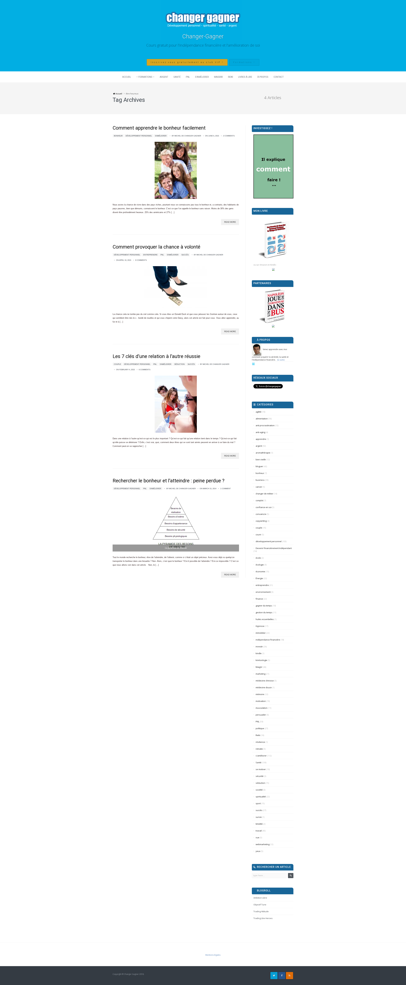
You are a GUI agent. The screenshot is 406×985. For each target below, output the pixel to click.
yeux (258, 851)
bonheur (118, 136)
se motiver (261, 769)
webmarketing (262, 844)
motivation (261, 701)
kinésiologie (261, 660)
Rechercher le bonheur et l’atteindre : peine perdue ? (168, 481)
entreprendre (150, 255)
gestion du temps (264, 612)
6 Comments (144, 370)
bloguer (259, 466)
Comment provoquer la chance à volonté (156, 247)
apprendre (261, 439)
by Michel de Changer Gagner (186, 136)
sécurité (259, 776)
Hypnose (260, 626)
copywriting (261, 520)
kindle (259, 653)
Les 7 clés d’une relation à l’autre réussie (156, 356)
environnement (263, 592)
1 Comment (225, 488)
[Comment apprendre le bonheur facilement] (176, 170)
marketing (260, 673)
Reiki (230, 77)
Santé (177, 77)
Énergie (259, 578)
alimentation (262, 418)
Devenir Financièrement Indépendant (274, 548)
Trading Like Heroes (263, 918)
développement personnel (139, 136)
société (259, 789)
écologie (260, 564)
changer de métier (264, 493)
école (258, 557)
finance (259, 598)
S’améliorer (202, 77)
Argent (164, 77)
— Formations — (145, 77)
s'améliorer (161, 136)
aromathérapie (263, 452)
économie (260, 571)
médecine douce (264, 687)
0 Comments (141, 260)
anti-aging (260, 432)
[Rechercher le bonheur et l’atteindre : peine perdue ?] (176, 523)
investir (259, 646)
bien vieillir (261, 459)
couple (117, 364)
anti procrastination (265, 425)
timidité (259, 823)
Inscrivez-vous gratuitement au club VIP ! (187, 62)
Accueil (126, 77)
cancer (259, 486)
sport (258, 803)
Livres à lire (245, 77)
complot (259, 500)
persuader (261, 714)
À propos (262, 77)
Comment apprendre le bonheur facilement (159, 128)
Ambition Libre (260, 897)
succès (185, 255)
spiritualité (261, 796)
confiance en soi (264, 507)
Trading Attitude (261, 911)
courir (258, 534)
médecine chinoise (265, 680)
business (260, 480)
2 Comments (229, 136)
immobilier (261, 632)
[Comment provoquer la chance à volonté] (176, 287)
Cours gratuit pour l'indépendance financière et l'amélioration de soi (203, 45)
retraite (259, 748)
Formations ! (244, 62)
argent (259, 445)
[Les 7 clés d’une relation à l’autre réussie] (176, 404)
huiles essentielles (265, 619)
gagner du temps (264, 605)
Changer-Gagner (203, 36)
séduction (179, 364)
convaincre (261, 514)
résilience (260, 742)
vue (257, 837)
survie (259, 817)
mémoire (260, 694)
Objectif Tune (259, 904)
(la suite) (281, 359)
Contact (279, 77)
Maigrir (218, 77)
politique (260, 728)
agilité (258, 411)
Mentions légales (212, 955)
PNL (188, 77)
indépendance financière (268, 639)
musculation (261, 707)
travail (259, 830)
